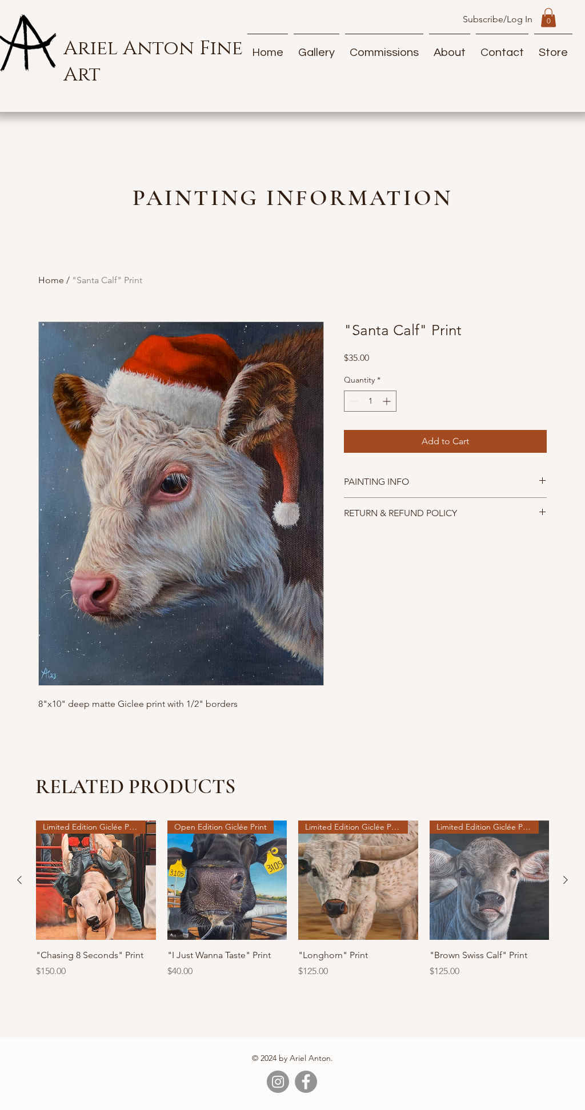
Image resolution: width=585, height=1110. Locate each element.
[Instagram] (278, 1082)
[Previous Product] (19, 880)
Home (51, 280)
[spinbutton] (370, 419)
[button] (548, 17)
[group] (292, 905)
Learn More (511, 376)
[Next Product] (565, 880)
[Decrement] (353, 419)
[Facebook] (306, 1082)
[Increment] (387, 419)
